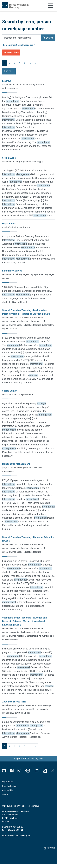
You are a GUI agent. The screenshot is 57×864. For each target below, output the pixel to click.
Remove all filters (11, 52)
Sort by (8, 71)
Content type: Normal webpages (18, 45)
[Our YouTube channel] (4, 770)
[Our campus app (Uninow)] (28, 770)
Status (5, 794)
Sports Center (9, 390)
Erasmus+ (7, 80)
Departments (9, 223)
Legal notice (7, 781)
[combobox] (21, 37)
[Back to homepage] (15, 5)
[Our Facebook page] (12, 770)
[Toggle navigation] (50, 5)
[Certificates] (45, 770)
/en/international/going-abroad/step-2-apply (22, 161)
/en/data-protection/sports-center (17, 394)
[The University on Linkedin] (36, 770)
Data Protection (9, 786)
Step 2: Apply (9, 157)
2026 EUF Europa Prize (14, 701)
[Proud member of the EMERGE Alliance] (53, 770)
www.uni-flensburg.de (20, 835)
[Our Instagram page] (19, 770)
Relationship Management (16, 464)
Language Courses (12, 270)
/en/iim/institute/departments (16, 227)
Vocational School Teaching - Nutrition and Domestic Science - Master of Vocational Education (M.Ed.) (24, 621)
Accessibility (7, 790)
